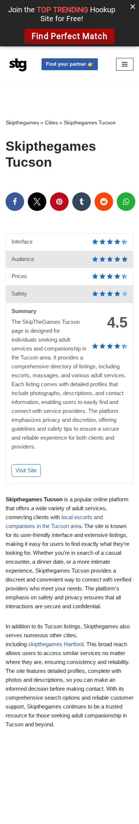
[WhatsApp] (126, 201)
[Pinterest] (59, 201)
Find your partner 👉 (69, 64)
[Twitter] (37, 201)
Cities (51, 123)
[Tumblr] (81, 201)
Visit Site (26, 470)
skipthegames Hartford (55, 644)
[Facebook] (15, 201)
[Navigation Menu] (124, 64)
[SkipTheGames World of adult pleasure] (18, 64)
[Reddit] (104, 201)
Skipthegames (22, 123)
